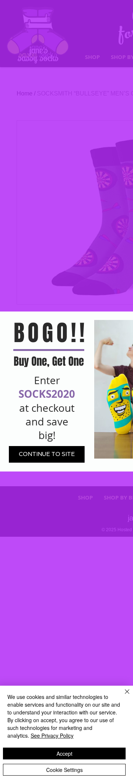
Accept (64, 753)
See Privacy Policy (52, 735)
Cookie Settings (64, 769)
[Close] (123, 696)
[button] (47, 454)
